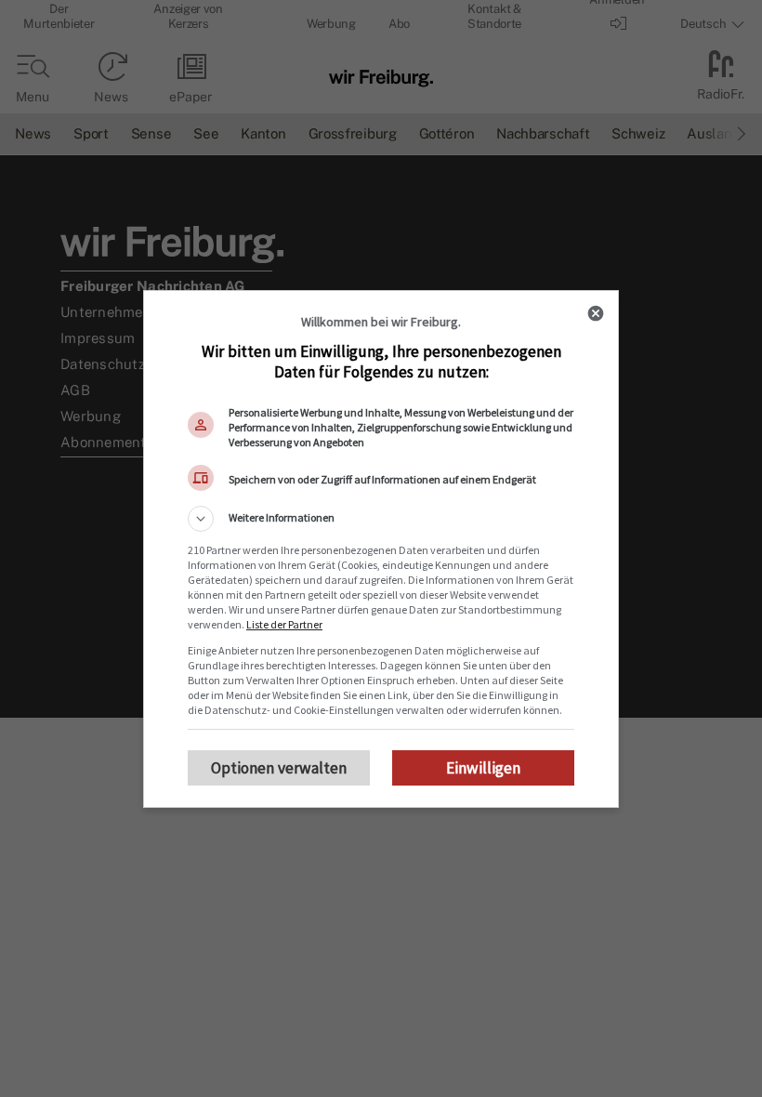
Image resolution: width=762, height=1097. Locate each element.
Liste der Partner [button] (284, 624)
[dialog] (381, 549)
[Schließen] (595, 313)
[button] (381, 519)
